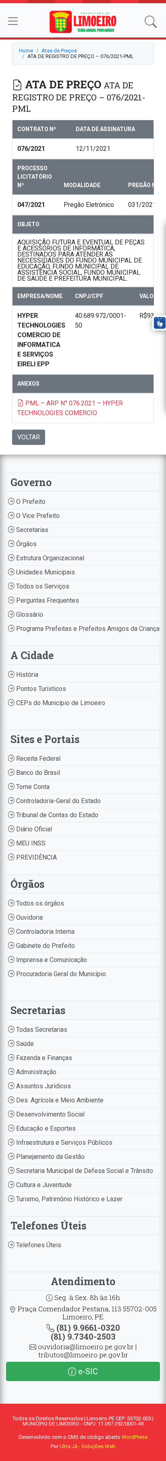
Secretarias (31, 530)
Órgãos (26, 544)
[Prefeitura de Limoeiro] (83, 21)
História (26, 674)
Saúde (24, 1044)
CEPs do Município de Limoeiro (60, 703)
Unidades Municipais (45, 572)
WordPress (134, 1437)
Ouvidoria (29, 917)
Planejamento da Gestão (50, 1156)
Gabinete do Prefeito (45, 946)
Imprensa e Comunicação (51, 960)
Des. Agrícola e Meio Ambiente (59, 1100)
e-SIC (87, 1371)
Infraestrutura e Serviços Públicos (63, 1142)
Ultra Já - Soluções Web (88, 1446)
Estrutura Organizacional (49, 558)
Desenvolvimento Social (50, 1114)
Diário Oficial (33, 829)
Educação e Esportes (45, 1128)
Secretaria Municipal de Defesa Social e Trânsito (84, 1171)
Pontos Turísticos (40, 689)
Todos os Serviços (42, 586)
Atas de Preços (59, 51)
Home (26, 51)
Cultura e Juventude (43, 1185)
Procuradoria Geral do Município (60, 974)
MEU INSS (30, 843)
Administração (35, 1072)
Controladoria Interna (45, 931)
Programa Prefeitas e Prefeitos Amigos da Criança (87, 628)
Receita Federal (37, 758)
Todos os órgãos (39, 903)
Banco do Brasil (37, 772)
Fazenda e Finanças (43, 1058)
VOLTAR (28, 437)
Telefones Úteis (38, 1245)
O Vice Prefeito (37, 516)
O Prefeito (30, 501)
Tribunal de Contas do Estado (56, 815)
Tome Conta (32, 787)
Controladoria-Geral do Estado (58, 801)
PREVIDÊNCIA (36, 857)
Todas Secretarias (41, 1029)
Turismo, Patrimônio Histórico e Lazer (68, 1199)
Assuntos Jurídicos (43, 1086)
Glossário (29, 614)
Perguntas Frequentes (47, 600)
